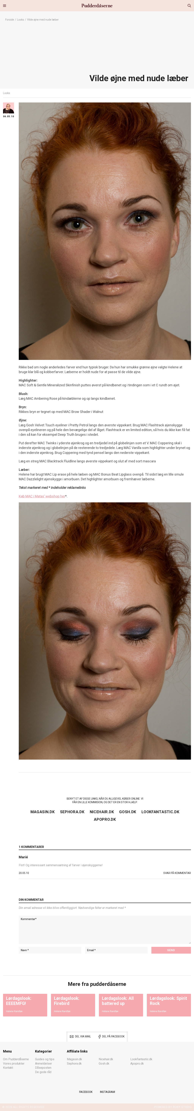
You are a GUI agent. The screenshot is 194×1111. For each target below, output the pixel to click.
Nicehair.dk (102, 812)
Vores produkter (13, 1063)
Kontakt (8, 1067)
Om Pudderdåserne (16, 1059)
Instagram (107, 1091)
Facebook (85, 1091)
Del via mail (83, 1036)
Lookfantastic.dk (160, 812)
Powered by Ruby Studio (173, 1107)
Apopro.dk (105, 819)
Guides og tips (44, 1059)
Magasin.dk (43, 812)
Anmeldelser (43, 1063)
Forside (9, 19)
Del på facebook (113, 1036)
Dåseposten (43, 1067)
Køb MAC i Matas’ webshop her (42, 496)
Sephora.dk (72, 812)
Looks (20, 19)
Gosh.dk (127, 812)
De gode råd (43, 1072)
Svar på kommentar (177, 873)
